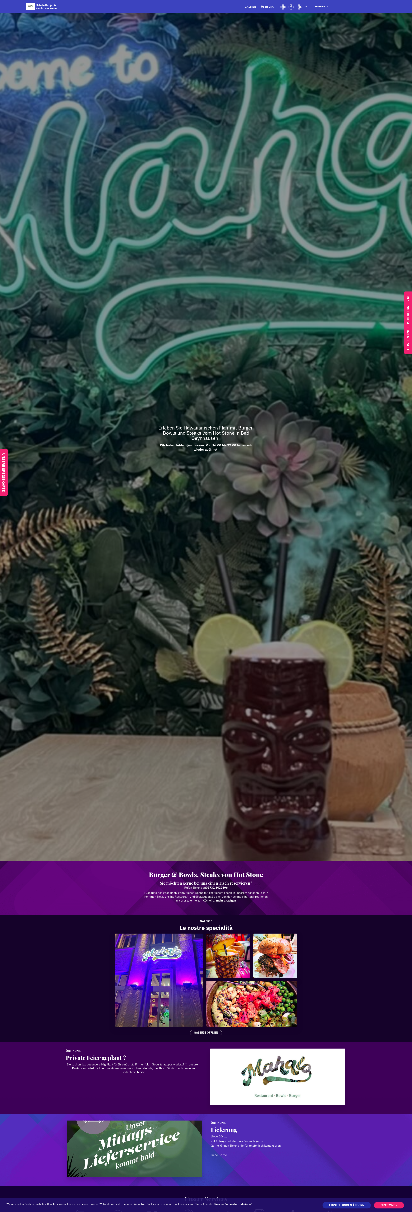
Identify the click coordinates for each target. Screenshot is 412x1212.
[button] (321, 6)
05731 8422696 (217, 887)
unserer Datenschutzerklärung (233, 1204)
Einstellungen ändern (346, 1205)
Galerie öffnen (206, 1032)
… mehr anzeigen (224, 900)
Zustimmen (389, 1205)
